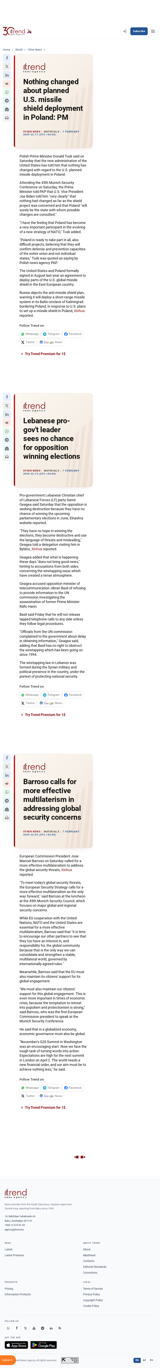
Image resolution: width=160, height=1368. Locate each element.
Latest (8, 1249)
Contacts (88, 1260)
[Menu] (153, 31)
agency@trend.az (14, 1229)
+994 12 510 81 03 (15, 1225)
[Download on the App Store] (16, 1345)
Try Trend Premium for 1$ (44, 354)
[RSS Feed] (59, 1328)
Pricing (9, 1288)
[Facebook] (16, 1328)
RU (151, 1360)
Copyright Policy (93, 1300)
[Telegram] (42, 1328)
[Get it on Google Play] (43, 1345)
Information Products (18, 1294)
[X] (25, 1328)
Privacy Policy (91, 1294)
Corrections (90, 1272)
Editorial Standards (94, 1266)
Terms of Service (93, 1288)
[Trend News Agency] (16, 1193)
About (87, 1249)
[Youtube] (33, 1328)
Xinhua (79, 311)
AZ (144, 1360)
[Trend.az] (17, 31)
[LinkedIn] (51, 1328)
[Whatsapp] (8, 1328)
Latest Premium (14, 1255)
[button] (7, 58)
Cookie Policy (91, 1305)
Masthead (89, 1255)
